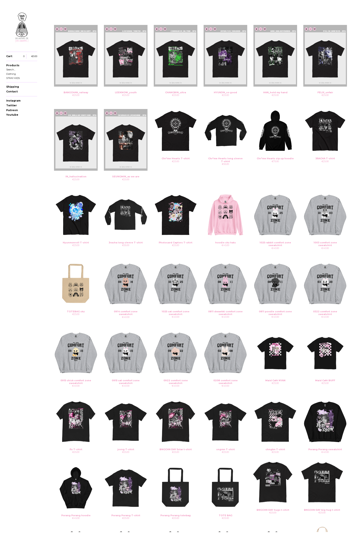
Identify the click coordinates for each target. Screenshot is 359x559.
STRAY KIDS (13, 78)
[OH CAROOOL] (21, 28)
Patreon (12, 110)
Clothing (11, 73)
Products (12, 65)
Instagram (13, 100)
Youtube (12, 114)
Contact (12, 91)
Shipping (12, 86)
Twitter (11, 105)
